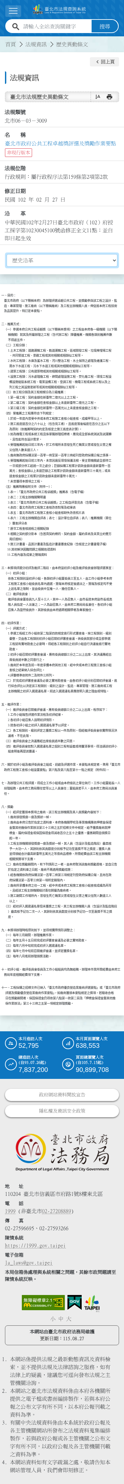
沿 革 (15, 213)
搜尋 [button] (105, 26)
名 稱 (15, 134)
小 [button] (53, 1318)
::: (4, 40)
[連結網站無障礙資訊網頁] (43, 1302)
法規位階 (15, 168)
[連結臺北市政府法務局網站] (62, 1152)
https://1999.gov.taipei (35, 1245)
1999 (10, 1211)
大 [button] (68, 1318)
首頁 (10, 44)
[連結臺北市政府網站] (92, 1303)
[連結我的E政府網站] (74, 1302)
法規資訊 (36, 44)
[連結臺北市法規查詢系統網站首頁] (59, 9)
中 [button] (60, 1318)
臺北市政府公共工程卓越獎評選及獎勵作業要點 (60, 143)
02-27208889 (56, 1211)
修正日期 (15, 191)
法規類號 (15, 112)
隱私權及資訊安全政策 (62, 1111)
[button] (104, 61)
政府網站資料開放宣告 (62, 1094)
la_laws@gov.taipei (29, 1262)
